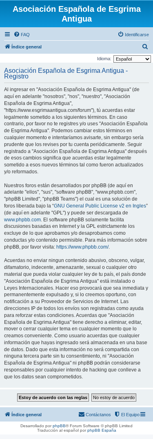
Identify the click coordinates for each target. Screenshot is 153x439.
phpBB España (101, 430)
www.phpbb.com (22, 220)
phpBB (59, 426)
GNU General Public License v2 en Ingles (100, 206)
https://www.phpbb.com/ (82, 247)
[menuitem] (21, 34)
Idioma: (104, 58)
